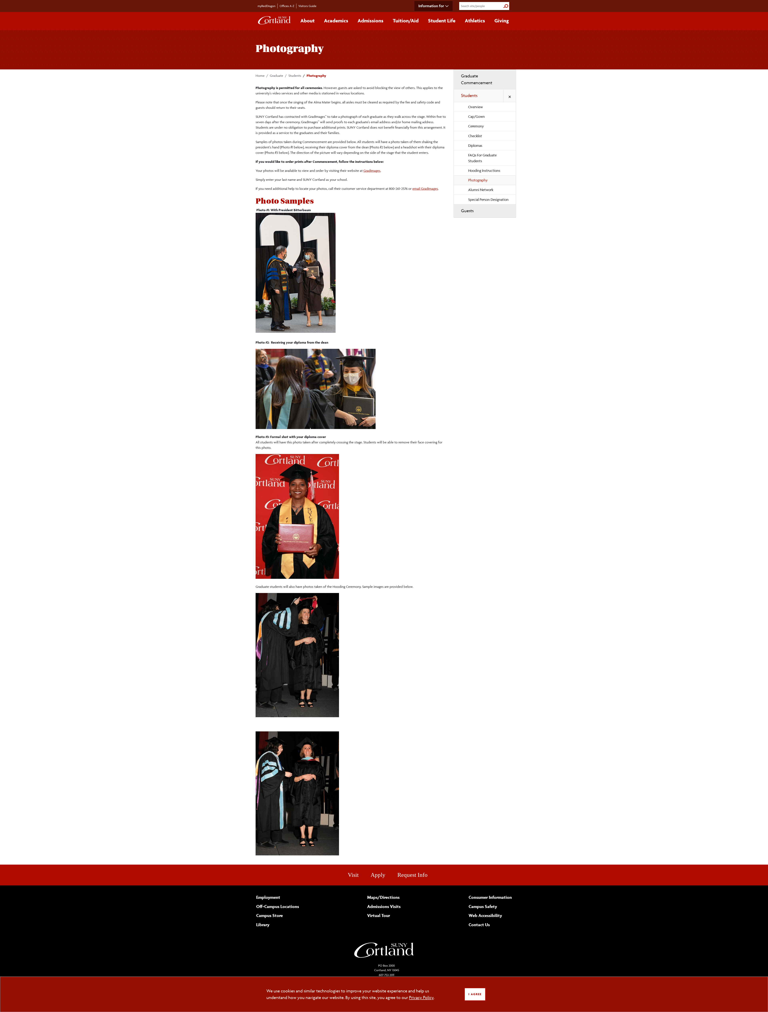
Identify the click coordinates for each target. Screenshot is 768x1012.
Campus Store (269, 915)
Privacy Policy (421, 997)
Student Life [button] (441, 20)
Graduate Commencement (476, 79)
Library (262, 924)
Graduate (276, 76)
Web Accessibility (485, 915)
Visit (353, 875)
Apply (378, 875)
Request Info (412, 875)
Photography (478, 180)
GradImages (371, 171)
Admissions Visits (384, 906)
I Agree (475, 994)
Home (260, 76)
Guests (467, 210)
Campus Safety (483, 906)
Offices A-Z (287, 6)
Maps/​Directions (383, 897)
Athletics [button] (475, 20)
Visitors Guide (307, 6)
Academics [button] (336, 20)
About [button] (307, 20)
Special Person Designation (488, 199)
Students (294, 76)
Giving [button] (501, 20)
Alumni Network (480, 190)
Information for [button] (431, 5)
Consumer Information (490, 897)
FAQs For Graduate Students (482, 158)
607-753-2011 (386, 975)
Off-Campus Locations (277, 906)
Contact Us (479, 924)
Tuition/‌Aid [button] (406, 20)
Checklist (475, 136)
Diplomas (475, 145)
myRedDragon (266, 6)
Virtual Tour (378, 915)
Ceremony (476, 126)
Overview (475, 107)
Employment (268, 897)
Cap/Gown (476, 116)
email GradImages (425, 189)
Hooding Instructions (484, 170)
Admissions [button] (370, 20)
